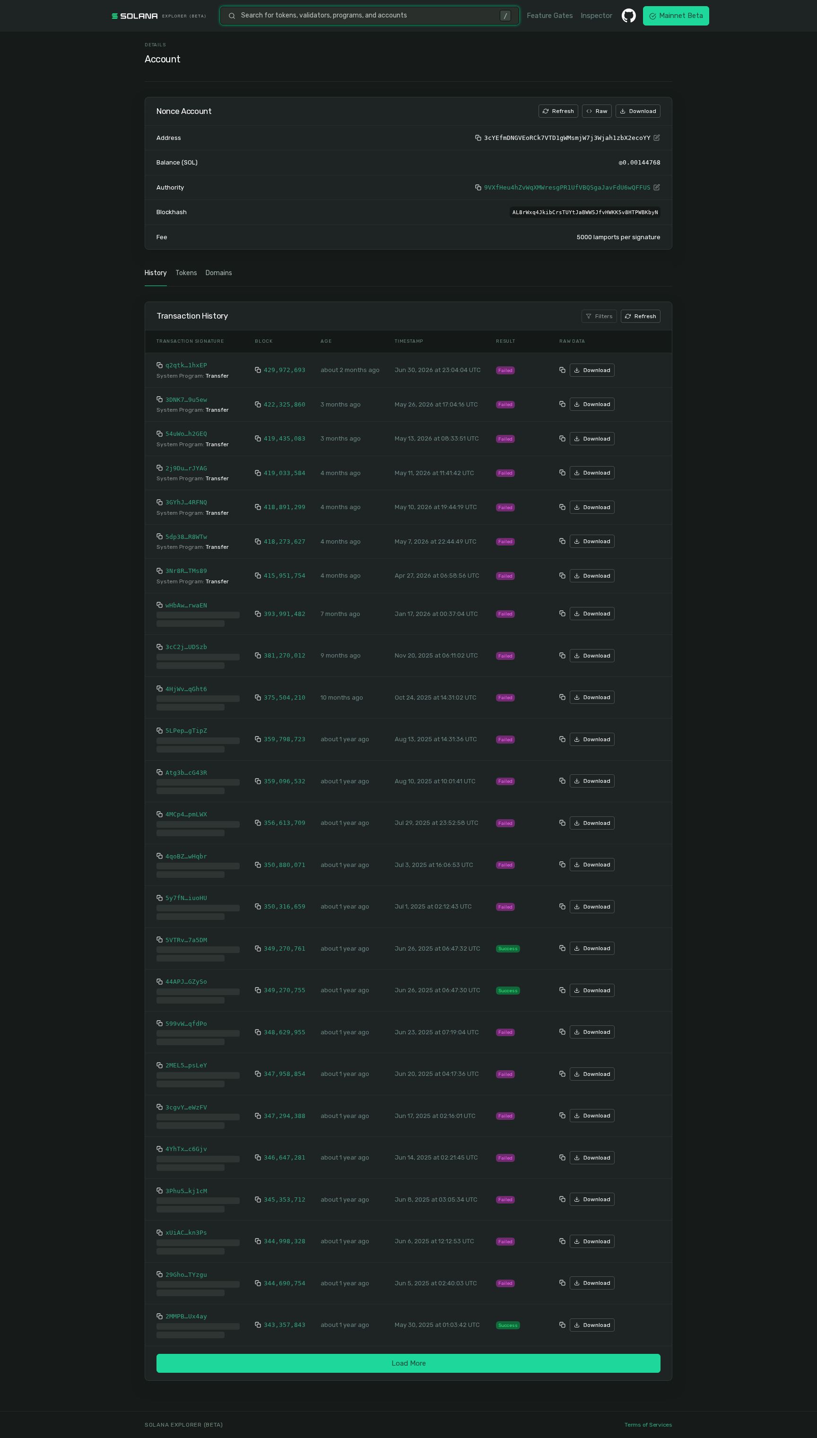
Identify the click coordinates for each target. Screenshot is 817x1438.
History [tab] (156, 273)
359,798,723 (284, 731)
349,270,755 (284, 982)
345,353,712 (284, 1191)
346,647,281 (284, 1149)
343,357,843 (284, 1317)
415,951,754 (284, 575)
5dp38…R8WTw (186, 536)
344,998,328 (284, 1233)
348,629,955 (284, 1024)
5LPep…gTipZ (186, 723)
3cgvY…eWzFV (186, 1099)
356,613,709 (284, 815)
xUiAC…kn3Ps (186, 1225)
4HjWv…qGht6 (186, 681)
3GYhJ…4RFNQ (186, 502)
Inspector (596, 15)
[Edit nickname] (656, 138)
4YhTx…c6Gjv (186, 1141)
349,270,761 (284, 940)
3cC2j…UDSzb (186, 639)
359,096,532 (284, 773)
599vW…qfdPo (186, 1016)
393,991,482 (284, 610)
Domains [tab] (219, 273)
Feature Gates (550, 15)
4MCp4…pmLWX (186, 806)
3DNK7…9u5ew (186, 399)
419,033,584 (284, 472)
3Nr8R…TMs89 (186, 570)
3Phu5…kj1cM (186, 1183)
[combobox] (367, 15)
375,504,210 (284, 689)
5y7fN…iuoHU (186, 890)
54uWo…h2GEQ (186, 433)
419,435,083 (284, 438)
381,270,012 (284, 647)
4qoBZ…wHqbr (186, 848)
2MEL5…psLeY (186, 1057)
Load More (408, 1355)
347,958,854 (284, 1066)
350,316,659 (284, 898)
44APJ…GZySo (186, 974)
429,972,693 (284, 369)
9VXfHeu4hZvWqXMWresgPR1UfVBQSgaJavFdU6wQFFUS (567, 187)
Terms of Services (648, 1424)
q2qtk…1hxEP (186, 365)
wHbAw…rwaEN (186, 605)
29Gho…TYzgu (186, 1267)
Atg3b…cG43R (186, 765)
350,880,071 (284, 857)
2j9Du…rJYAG (186, 468)
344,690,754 (284, 1275)
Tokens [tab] (186, 273)
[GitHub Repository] (629, 16)
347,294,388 (284, 1108)
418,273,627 (284, 541)
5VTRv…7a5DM (186, 932)
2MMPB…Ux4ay (186, 1308)
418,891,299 (284, 507)
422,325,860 (284, 404)
